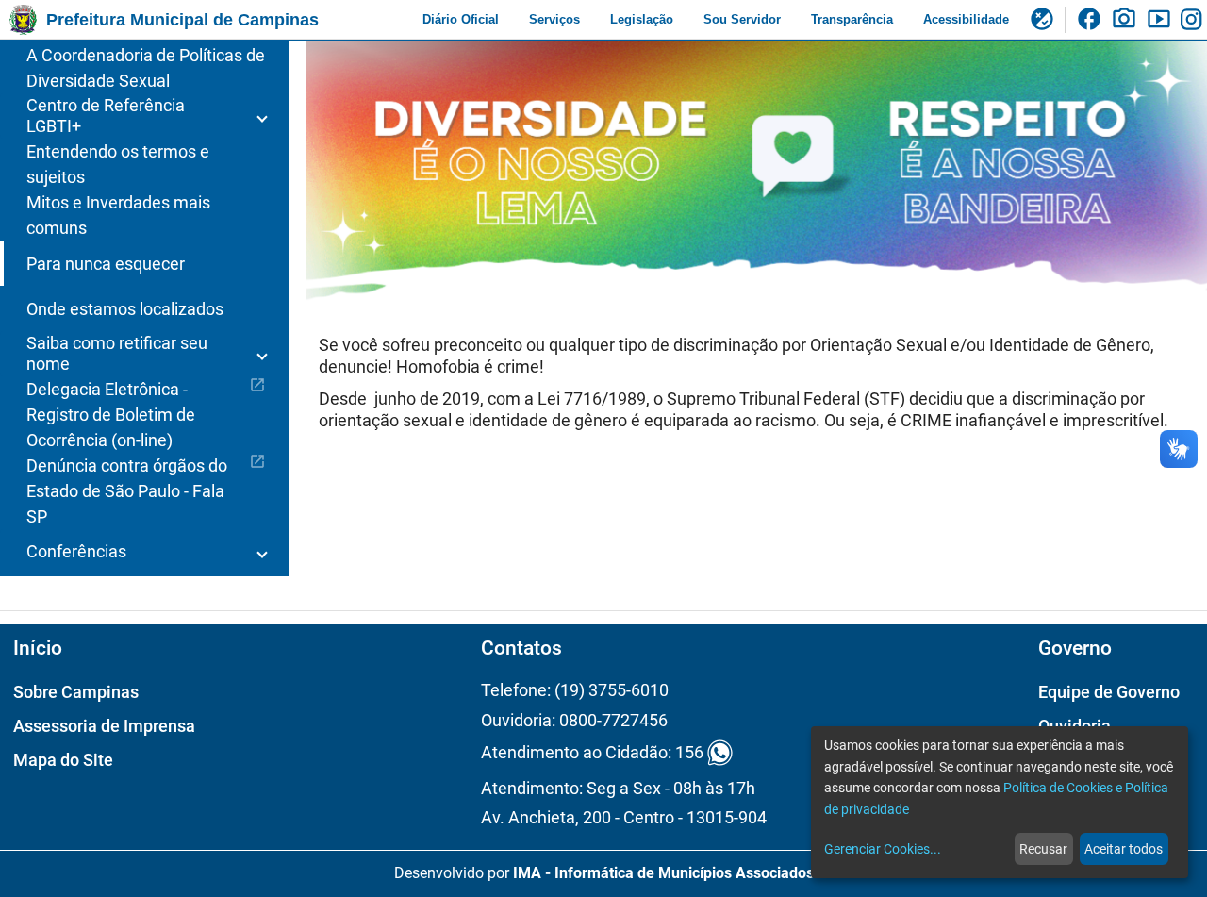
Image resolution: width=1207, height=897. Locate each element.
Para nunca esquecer (105, 264)
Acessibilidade (966, 19)
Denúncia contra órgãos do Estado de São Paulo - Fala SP (146, 489)
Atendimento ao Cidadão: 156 (592, 753)
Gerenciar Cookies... (882, 848)
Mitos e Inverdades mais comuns (118, 215)
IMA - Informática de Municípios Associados (663, 873)
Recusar (1043, 848)
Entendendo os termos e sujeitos (117, 164)
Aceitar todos (1123, 848)
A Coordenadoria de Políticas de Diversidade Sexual (145, 68)
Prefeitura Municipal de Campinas (182, 19)
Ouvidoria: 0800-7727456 (574, 720)
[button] (144, 116)
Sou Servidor (742, 19)
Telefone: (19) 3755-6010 (575, 690)
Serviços (554, 19)
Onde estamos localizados (124, 309)
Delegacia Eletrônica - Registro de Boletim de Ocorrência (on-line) (146, 413)
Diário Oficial (460, 19)
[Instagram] (1194, 20)
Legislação (641, 19)
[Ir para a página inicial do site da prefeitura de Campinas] (23, 20)
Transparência (852, 19)
